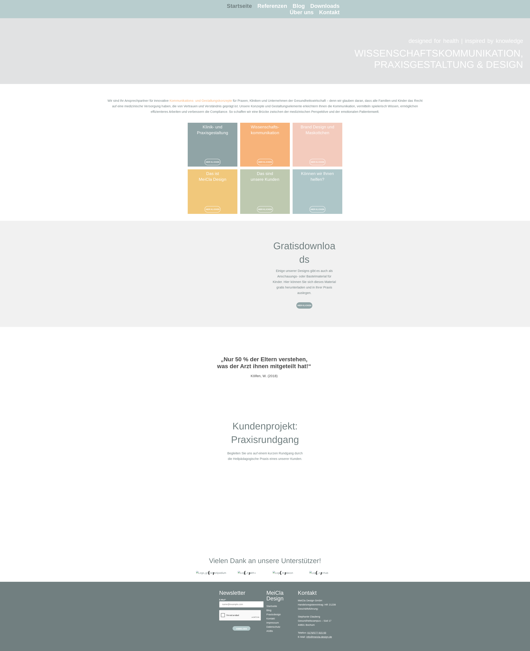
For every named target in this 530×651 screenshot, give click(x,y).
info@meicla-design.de (319, 637)
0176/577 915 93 (316, 632)
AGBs (269, 631)
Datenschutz (273, 626)
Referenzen (272, 6)
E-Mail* (222, 600)
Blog (299, 6)
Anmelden (241, 629)
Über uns (302, 12)
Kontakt (329, 12)
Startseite (239, 6)
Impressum (272, 622)
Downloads (325, 6)
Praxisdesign (273, 614)
